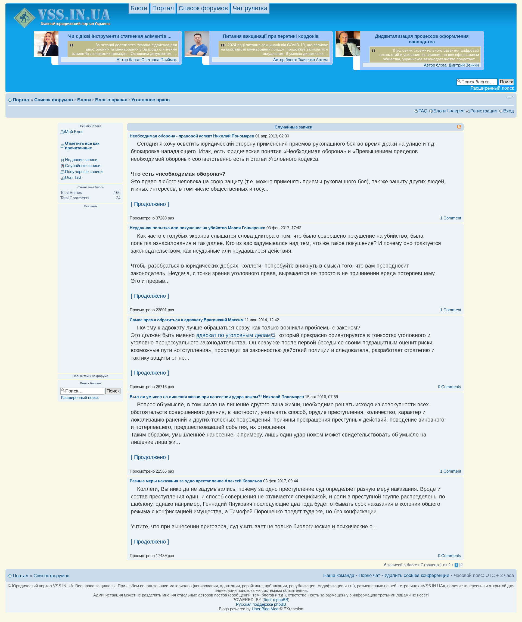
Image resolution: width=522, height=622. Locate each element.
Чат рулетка (250, 8)
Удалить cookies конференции (416, 575)
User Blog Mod (265, 609)
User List (73, 177)
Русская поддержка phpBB (261, 604)
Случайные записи (82, 165)
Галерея (455, 110)
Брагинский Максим (224, 320)
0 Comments (449, 386)
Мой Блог (74, 131)
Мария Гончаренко (246, 227)
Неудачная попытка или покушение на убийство (178, 227)
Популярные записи (83, 171)
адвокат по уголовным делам (233, 335)
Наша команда (338, 575)
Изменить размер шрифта (510, 97)
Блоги (138, 8)
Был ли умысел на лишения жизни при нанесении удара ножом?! (196, 396)
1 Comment (450, 218)
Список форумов (203, 8)
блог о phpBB (276, 599)
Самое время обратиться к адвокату (166, 320)
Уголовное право (150, 99)
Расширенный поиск (492, 88)
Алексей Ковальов (243, 481)
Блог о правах (111, 99)
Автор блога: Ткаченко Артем (300, 59)
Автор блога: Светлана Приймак (147, 59)
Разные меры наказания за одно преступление (176, 481)
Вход (508, 111)
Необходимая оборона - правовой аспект (171, 136)
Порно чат (369, 575)
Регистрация (483, 111)
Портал (163, 8)
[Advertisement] (90, 290)
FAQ (422, 111)
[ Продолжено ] (150, 204)
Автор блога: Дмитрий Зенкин (451, 65)
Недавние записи (81, 159)
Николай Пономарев (233, 136)
